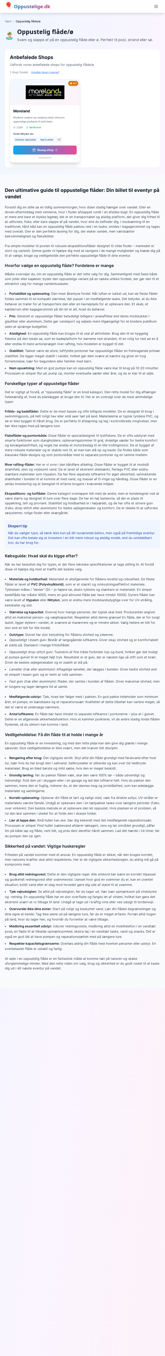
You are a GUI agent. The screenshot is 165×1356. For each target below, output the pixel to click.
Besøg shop (45, 150)
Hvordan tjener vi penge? (45, 72)
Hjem (8, 21)
